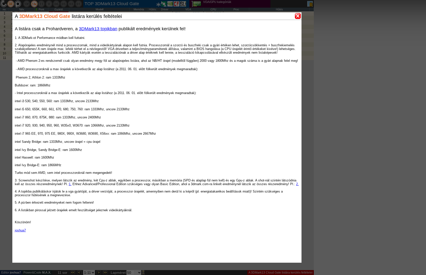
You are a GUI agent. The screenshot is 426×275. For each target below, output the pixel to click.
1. (70, 184)
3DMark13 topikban (98, 28)
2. (297, 184)
